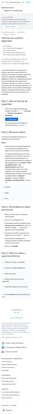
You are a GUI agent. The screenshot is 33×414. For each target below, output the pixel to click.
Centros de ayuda (6, 361)
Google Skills (5, 370)
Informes (22, 125)
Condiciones (5, 405)
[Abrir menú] (3, 2)
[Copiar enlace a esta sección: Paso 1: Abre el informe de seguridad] (13, 104)
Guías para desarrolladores (9, 364)
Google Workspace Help (8, 32)
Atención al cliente (6, 398)
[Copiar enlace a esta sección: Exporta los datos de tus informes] (4, 289)
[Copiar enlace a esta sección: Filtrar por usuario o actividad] (26, 262)
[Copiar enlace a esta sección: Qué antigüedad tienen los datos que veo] (6, 296)
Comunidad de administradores (10, 392)
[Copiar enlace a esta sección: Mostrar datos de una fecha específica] (11, 281)
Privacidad (13, 405)
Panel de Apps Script (7, 381)
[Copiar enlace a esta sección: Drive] (10, 198)
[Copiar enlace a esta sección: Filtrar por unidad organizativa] (27, 268)
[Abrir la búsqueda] (23, 2)
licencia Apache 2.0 (13, 328)
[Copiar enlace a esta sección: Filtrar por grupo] (18, 274)
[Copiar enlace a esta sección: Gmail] (10, 193)
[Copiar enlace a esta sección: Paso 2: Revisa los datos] (27, 132)
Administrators (7, 8)
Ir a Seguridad (11, 119)
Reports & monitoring (13, 10)
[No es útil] (17, 312)
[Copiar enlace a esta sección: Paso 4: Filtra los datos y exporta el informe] (21, 256)
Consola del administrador (9, 378)
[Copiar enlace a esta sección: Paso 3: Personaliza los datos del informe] (14, 210)
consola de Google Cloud (8, 384)
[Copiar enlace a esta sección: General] (12, 187)
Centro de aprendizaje (7, 367)
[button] (16, 187)
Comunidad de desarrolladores (10, 395)
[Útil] (15, 312)
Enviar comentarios (16, 318)
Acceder (28, 2)
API (6, 182)
